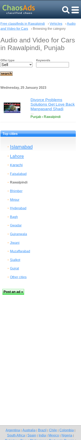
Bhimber (16, 191)
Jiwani (15, 243)
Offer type (7, 60)
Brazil (42, 430)
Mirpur (14, 199)
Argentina (13, 430)
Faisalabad (18, 174)
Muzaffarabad (20, 251)
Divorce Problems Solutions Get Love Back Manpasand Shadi (53, 104)
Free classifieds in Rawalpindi (22, 23)
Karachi (16, 165)
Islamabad (21, 147)
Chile (53, 430)
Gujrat (14, 268)
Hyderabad (18, 208)
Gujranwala (18, 234)
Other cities (18, 277)
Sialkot (15, 260)
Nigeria (66, 435)
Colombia (66, 430)
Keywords (43, 60)
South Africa (16, 435)
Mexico (53, 435)
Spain (31, 435)
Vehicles (56, 23)
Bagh (14, 217)
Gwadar (16, 225)
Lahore (17, 156)
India (42, 435)
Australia (29, 430)
